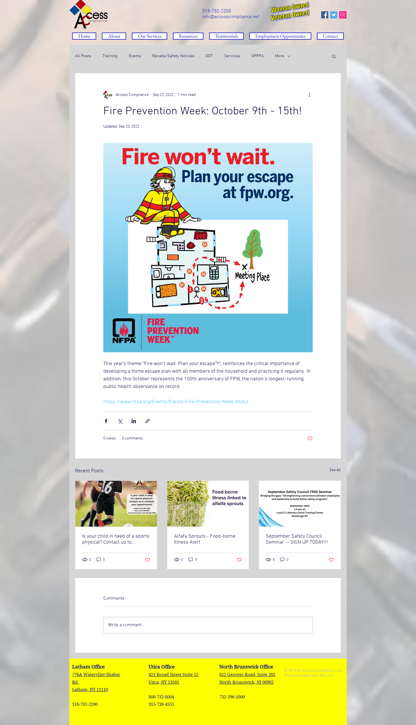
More (279, 56)
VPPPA (257, 56)
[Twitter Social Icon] (333, 14)
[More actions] (309, 94)
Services (232, 56)
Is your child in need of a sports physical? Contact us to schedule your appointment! (115, 539)
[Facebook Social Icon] (324, 14)
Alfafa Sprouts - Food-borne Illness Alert (204, 539)
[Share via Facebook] (106, 421)
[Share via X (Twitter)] (120, 421)
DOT (209, 56)
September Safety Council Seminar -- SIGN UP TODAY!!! (297, 539)
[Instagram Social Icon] (342, 14)
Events (135, 56)
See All (335, 470)
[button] (188, 36)
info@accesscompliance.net (231, 17)
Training (109, 56)
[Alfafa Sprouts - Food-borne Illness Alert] (208, 504)
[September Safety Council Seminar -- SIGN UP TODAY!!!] (300, 504)
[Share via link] (147, 421)
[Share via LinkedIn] (133, 421)
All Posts (83, 56)
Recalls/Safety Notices (173, 56)
